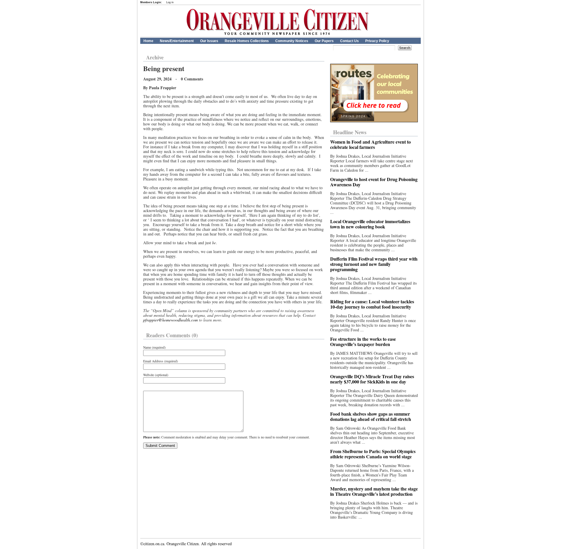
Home (148, 41)
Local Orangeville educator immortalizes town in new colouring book (370, 224)
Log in (170, 2)
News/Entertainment (177, 41)
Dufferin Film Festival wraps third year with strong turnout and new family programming (374, 264)
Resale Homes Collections (247, 41)
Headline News (349, 132)
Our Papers (324, 41)
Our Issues (209, 41)
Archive (155, 57)
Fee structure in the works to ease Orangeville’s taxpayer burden (363, 341)
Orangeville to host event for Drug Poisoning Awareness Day (374, 182)
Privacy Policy (377, 41)
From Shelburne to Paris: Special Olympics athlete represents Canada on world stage (372, 454)
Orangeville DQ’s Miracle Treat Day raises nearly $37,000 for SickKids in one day (372, 379)
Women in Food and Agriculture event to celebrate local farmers (370, 144)
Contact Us (349, 41)
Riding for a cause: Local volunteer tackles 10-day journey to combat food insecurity (372, 304)
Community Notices (291, 41)
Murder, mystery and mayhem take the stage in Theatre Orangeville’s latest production (374, 491)
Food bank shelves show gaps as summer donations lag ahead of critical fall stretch (370, 416)
